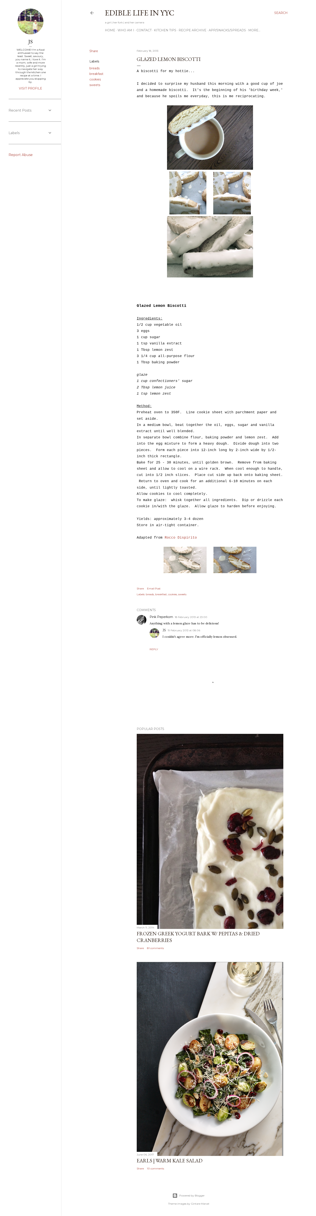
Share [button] (93, 51)
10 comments (155, 1168)
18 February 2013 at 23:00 (191, 617)
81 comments (155, 948)
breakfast (96, 74)
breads (94, 68)
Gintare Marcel (200, 1203)
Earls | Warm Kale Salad (169, 1160)
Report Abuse (21, 155)
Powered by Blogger (192, 1195)
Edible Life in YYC (139, 13)
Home (110, 30)
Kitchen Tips (165, 30)
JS (164, 630)
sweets (94, 85)
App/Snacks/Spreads (227, 30)
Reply (154, 649)
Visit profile (30, 88)
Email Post (154, 588)
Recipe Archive (192, 30)
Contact (144, 30)
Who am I (126, 30)
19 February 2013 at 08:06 (184, 630)
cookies (95, 79)
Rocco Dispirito (181, 538)
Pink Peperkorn (161, 617)
